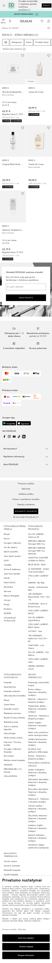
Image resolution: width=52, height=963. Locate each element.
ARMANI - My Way (36, 583)
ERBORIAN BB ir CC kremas (13, 770)
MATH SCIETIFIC (11, 552)
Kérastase (8, 587)
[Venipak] (6, 403)
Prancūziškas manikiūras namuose (39, 764)
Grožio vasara (10, 861)
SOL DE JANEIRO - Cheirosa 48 (36, 535)
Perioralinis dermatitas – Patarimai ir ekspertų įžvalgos (39, 792)
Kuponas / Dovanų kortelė (12, 743)
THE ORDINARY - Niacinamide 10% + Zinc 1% (39, 597)
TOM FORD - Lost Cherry (36, 646)
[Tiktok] (19, 436)
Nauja (6, 700)
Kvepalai (8, 682)
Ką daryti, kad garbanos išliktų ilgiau (38, 750)
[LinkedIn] (24, 436)
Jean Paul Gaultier (12, 574)
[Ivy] (6, 380)
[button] (2, 5)
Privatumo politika (26, 483)
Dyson (7, 538)
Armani (7, 600)
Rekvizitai (26, 489)
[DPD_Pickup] (16, 403)
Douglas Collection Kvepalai (12, 750)
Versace (7, 591)
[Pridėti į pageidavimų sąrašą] (22, 55)
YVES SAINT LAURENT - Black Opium (38, 625)
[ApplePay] (36, 373)
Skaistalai (8, 765)
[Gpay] (26, 373)
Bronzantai (9, 756)
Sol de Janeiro (10, 547)
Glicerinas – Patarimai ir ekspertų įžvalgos (38, 717)
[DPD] (6, 397)
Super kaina (9, 704)
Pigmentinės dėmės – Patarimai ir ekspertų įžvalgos (37, 709)
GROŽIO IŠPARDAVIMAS (24, 14)
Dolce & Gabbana (12, 569)
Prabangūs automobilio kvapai (38, 684)
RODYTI (46, 5)
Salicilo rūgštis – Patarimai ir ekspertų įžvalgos (37, 725)
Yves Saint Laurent (12, 556)
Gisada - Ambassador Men (38, 588)
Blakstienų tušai (11, 722)
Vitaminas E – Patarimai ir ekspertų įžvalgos (38, 800)
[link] (13, 87)
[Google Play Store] (9, 423)
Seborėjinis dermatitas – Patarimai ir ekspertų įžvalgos (39, 782)
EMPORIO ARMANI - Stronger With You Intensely (37, 551)
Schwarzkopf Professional (10, 619)
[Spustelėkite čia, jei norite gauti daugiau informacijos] (37, 14)
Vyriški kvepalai (11, 874)
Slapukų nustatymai (26, 504)
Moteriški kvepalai (12, 870)
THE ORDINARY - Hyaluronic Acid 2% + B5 (38, 638)
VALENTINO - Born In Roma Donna (37, 605)
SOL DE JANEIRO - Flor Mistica (38, 653)
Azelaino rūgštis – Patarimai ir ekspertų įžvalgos (37, 828)
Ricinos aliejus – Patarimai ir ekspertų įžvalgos (37, 692)
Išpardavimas (10, 687)
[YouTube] (14, 436)
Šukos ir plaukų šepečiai (11, 728)
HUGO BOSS (10, 582)
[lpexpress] (26, 397)
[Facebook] (4, 436)
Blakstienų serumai (12, 713)
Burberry (8, 609)
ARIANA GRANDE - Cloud (36, 667)
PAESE (7, 578)
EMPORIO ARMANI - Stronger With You (37, 542)
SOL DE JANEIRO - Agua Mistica (36, 619)
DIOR (6, 560)
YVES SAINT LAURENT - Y (38, 577)
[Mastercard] (6, 373)
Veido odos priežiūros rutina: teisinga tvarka (38, 733)
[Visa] (16, 373)
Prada (6, 604)
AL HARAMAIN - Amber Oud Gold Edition (38, 570)
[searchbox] (26, 28)
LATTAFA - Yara (35, 631)
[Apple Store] (24, 423)
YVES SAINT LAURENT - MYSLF (38, 612)
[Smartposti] (16, 397)
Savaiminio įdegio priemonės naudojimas (38, 846)
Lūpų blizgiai (10, 733)
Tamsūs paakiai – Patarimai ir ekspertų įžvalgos (37, 809)
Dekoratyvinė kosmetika (15, 696)
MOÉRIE (7, 613)
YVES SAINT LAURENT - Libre (38, 660)
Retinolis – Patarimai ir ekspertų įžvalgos (38, 700)
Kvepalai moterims (12, 691)
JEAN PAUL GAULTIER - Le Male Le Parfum (38, 559)
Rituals (7, 534)
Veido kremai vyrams (13, 738)
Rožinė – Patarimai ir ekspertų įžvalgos (37, 757)
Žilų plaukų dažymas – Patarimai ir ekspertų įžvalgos (38, 818)
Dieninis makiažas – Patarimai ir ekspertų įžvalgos (37, 838)
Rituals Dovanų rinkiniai (14, 718)
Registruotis (26, 298)
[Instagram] (9, 436)
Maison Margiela (11, 596)
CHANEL (8, 565)
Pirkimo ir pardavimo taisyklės (26, 499)
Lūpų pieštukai (10, 776)
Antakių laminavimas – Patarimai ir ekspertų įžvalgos (38, 742)
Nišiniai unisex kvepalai (14, 760)
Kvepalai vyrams (11, 709)
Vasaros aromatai (12, 866)
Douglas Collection (12, 543)
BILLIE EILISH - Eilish (37, 564)
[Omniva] (36, 397)
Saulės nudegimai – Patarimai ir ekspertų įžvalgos (37, 773)
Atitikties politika (26, 494)
